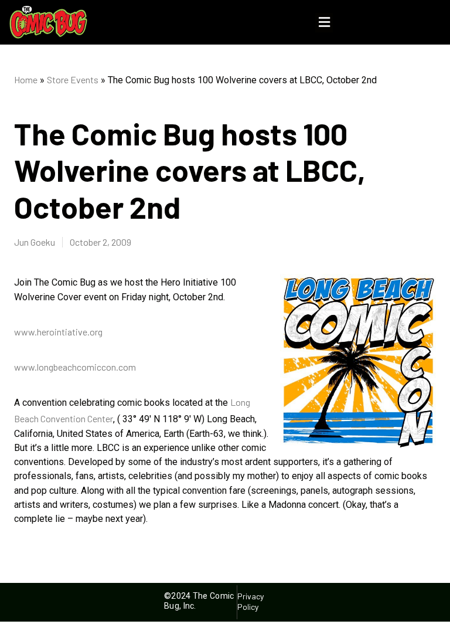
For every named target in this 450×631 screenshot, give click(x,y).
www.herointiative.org (58, 331)
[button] (324, 22)
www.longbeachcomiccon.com (75, 366)
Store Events (72, 79)
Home (26, 79)
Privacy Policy (250, 601)
